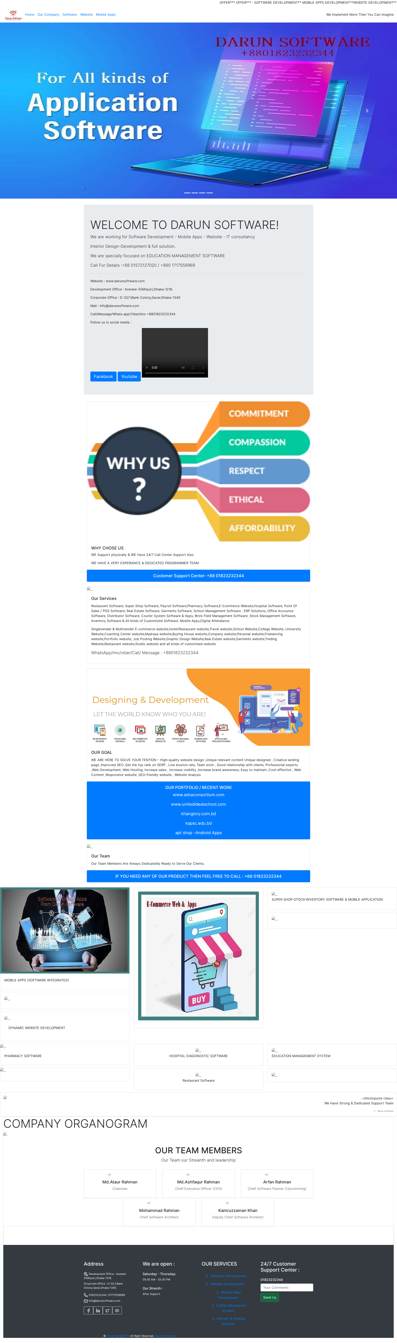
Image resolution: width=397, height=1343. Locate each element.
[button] (30, 111)
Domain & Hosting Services (230, 1321)
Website (86, 14)
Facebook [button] (103, 376)
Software (70, 14)
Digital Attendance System (230, 1308)
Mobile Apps (106, 14)
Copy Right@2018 (118, 1335)
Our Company (48, 14)
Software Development (227, 1276)
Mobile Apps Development (229, 1295)
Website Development (227, 1284)
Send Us (269, 1297)
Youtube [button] (129, 376)
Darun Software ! (165, 1335)
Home (30, 14)
